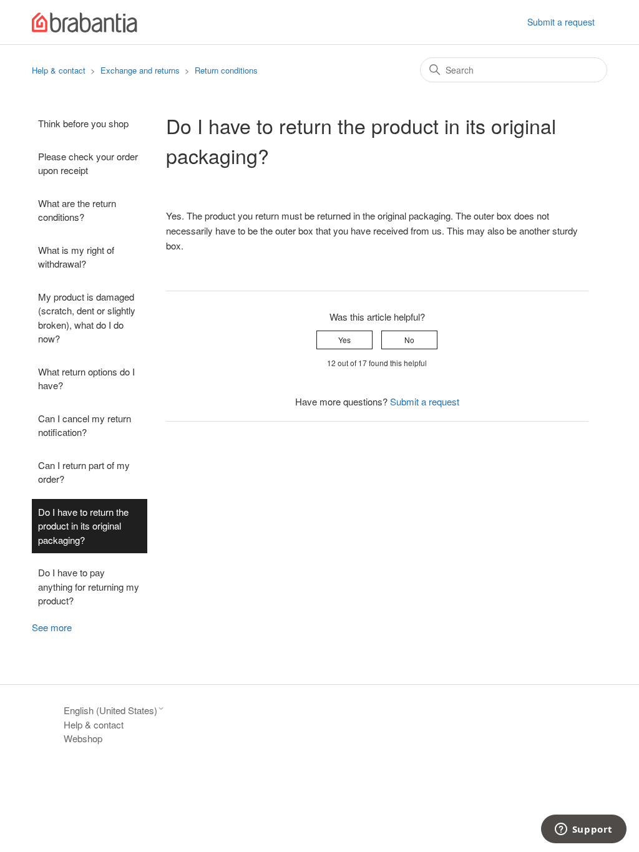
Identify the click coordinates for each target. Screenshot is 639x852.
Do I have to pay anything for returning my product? (88, 586)
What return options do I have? (86, 378)
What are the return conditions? (77, 210)
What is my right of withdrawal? (76, 257)
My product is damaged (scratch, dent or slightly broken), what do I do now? (86, 318)
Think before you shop (83, 123)
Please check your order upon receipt (88, 163)
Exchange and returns (140, 70)
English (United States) (110, 710)
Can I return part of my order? (84, 472)
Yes (344, 339)
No (409, 339)
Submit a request (561, 22)
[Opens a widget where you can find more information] (583, 830)
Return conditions (226, 70)
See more (52, 627)
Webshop (83, 738)
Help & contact (58, 70)
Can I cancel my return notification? (84, 425)
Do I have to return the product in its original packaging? (83, 525)
